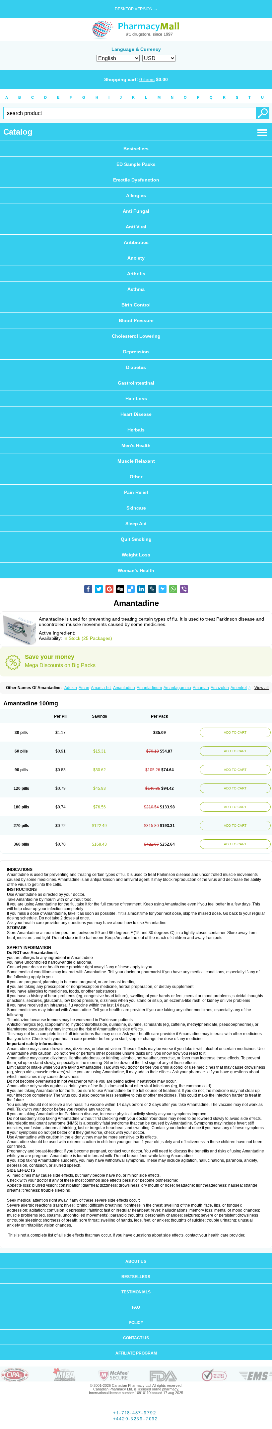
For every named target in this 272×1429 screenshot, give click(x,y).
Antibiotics (136, 242)
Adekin (70, 687)
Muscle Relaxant (136, 461)
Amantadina (124, 687)
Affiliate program (136, 1353)
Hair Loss (136, 398)
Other (136, 476)
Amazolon (220, 687)
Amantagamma (177, 687)
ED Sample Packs (136, 164)
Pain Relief (136, 492)
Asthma (136, 289)
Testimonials (136, 1292)
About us (135, 1261)
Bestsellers (136, 148)
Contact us (136, 1338)
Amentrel (239, 687)
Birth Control (136, 304)
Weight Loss (136, 554)
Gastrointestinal (136, 383)
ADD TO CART (235, 732)
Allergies (136, 195)
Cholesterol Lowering (136, 336)
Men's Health (136, 445)
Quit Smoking (136, 539)
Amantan (201, 687)
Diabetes (136, 367)
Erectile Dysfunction (136, 179)
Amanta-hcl (101, 687)
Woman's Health (136, 570)
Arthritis (136, 273)
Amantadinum (149, 687)
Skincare (136, 508)
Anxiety (136, 258)
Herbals (136, 429)
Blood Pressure (136, 320)
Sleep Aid (136, 523)
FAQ (136, 1307)
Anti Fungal (136, 211)
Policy (136, 1322)
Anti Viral (136, 226)
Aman (84, 687)
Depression (136, 351)
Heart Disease (136, 414)
